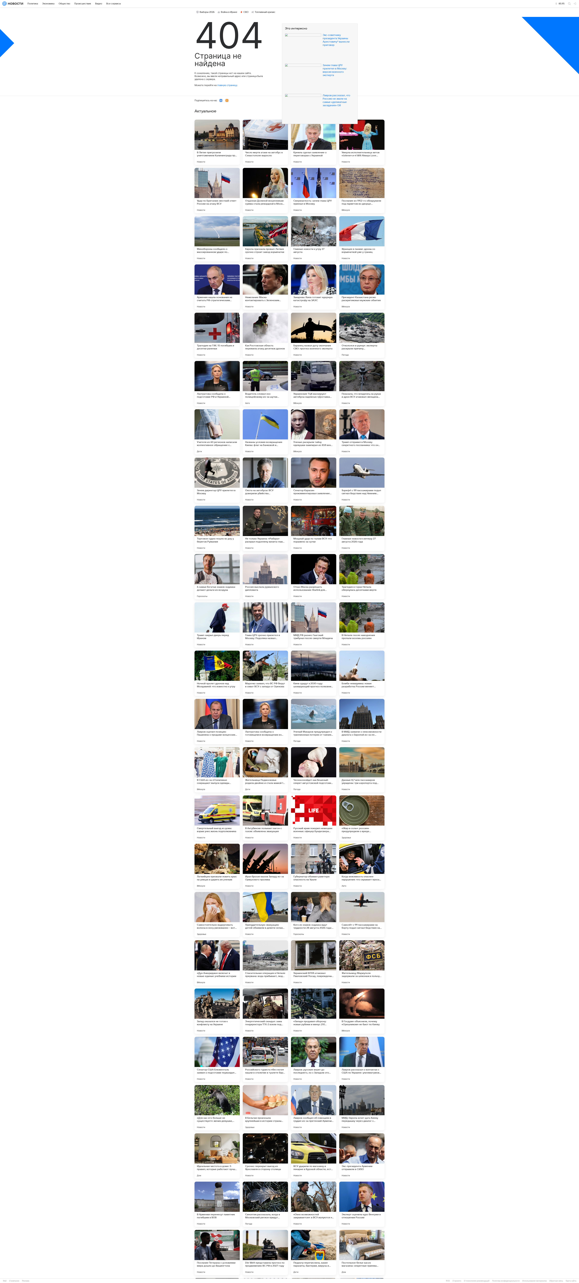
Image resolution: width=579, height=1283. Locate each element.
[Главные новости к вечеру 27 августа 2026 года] (361, 528)
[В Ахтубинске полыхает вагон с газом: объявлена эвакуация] (265, 818)
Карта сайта (571, 1281)
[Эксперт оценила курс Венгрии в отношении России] (361, 1204)
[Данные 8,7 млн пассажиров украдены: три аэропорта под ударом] (361, 769)
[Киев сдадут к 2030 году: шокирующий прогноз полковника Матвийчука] (313, 673)
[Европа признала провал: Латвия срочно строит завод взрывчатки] (265, 238)
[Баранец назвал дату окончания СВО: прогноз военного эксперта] (313, 335)
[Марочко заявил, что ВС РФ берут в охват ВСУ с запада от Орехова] (265, 673)
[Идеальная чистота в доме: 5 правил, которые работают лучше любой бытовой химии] (217, 1156)
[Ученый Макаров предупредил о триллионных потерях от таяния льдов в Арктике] (313, 721)
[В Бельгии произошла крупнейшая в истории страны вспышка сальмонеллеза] (265, 1107)
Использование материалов (534, 1281)
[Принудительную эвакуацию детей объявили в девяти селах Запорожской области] (265, 914)
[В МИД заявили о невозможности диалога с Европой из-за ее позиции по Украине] (361, 721)
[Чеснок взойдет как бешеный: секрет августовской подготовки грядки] (313, 769)
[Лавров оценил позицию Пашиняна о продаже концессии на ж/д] (217, 721)
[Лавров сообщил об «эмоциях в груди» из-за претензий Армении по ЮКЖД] (313, 1107)
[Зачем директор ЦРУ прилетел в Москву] (217, 480)
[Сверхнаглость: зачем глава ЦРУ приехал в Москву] (313, 190)
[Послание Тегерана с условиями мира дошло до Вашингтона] (217, 1252)
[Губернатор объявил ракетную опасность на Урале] (313, 866)
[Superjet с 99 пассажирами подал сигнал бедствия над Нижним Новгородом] (361, 480)
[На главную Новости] (15, 3)
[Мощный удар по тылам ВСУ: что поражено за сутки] (313, 528)
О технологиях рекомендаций (476, 1281)
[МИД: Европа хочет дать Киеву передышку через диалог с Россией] (361, 1107)
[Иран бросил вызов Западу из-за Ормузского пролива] (265, 866)
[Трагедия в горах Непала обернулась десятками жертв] (361, 576)
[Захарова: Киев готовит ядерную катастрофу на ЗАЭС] (313, 287)
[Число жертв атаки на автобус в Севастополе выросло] (265, 142)
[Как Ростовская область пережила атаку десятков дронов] (265, 335)
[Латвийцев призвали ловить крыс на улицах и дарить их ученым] (217, 866)
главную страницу (227, 85)
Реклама (25, 1281)
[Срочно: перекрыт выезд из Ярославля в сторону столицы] (265, 1156)
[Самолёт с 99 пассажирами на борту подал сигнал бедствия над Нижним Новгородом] (361, 914)
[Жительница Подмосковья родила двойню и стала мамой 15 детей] (265, 769)
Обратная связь (556, 1281)
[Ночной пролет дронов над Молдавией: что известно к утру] (217, 673)
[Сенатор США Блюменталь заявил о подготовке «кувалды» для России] (217, 1059)
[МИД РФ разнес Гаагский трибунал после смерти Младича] (313, 625)
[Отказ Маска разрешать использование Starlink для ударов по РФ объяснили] (313, 576)
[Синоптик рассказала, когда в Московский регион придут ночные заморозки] (265, 1204)
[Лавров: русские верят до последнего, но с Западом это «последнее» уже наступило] (313, 1059)
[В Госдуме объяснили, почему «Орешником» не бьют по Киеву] (361, 1011)
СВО (246, 12)
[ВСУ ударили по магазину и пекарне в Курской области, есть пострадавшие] (313, 1156)
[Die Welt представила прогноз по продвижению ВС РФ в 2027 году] (265, 1252)
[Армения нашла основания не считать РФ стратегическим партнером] (217, 287)
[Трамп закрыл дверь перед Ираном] (217, 625)
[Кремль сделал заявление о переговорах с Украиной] (313, 142)
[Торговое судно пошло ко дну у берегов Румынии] (217, 528)
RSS (448, 1281)
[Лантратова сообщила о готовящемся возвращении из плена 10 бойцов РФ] (265, 721)
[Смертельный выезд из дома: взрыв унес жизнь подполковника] (217, 818)
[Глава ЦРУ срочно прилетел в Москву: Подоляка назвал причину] (265, 625)
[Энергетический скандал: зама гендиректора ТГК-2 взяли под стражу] (265, 1011)
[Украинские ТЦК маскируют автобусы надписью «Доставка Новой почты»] (313, 383)
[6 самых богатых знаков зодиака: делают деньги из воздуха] (217, 576)
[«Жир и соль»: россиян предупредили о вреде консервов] (361, 818)
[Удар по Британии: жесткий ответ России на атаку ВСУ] (217, 190)
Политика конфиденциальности (506, 1281)
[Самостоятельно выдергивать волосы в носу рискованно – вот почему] (217, 914)
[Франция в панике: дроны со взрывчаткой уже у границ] (361, 238)
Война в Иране (229, 12)
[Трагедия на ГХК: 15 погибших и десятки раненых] (217, 335)
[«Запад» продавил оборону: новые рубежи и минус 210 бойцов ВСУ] (313, 1011)
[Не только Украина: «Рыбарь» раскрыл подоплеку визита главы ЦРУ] (265, 528)
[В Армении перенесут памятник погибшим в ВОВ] (217, 1204)
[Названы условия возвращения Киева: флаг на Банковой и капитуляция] (265, 432)
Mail (4, 1281)
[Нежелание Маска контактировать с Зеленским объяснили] (265, 287)
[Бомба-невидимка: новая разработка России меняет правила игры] (361, 673)
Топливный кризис (265, 12)
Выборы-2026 (207, 12)
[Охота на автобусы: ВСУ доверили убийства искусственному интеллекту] (265, 480)
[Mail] (4, 3)
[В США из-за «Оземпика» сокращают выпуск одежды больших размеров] (217, 769)
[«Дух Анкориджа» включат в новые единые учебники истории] (217, 963)
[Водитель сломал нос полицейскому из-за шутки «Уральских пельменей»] (265, 383)
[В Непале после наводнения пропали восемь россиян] (361, 625)
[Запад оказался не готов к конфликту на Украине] (217, 1011)
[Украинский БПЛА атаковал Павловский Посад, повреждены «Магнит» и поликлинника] (313, 963)
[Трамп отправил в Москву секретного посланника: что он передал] (361, 432)
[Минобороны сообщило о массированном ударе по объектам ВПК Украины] (217, 238)
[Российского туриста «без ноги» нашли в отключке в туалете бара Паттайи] (265, 1059)
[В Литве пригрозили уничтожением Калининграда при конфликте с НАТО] (217, 142)
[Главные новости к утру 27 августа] (313, 238)
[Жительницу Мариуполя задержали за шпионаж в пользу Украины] (361, 963)
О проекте (456, 1281)
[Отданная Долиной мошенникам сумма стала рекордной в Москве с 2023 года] (265, 190)
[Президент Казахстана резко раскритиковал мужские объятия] (361, 287)
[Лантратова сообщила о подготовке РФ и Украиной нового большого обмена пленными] (217, 383)
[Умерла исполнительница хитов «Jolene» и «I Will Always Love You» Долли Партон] (361, 142)
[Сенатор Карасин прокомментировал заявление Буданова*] (313, 480)
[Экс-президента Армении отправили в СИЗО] (361, 1156)
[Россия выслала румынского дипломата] (265, 576)
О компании (14, 1281)
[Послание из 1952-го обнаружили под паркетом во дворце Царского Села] (361, 190)
